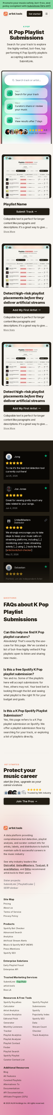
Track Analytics (40, 1035)
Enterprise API (11, 969)
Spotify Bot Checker (14, 928)
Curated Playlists (12, 1080)
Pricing (7, 903)
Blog (6, 1072)
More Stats (9, 330)
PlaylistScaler (25, 884)
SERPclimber (11, 887)
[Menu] (46, 14)
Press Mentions (12, 949)
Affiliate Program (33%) (16, 1096)
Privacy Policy (11, 916)
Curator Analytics (12, 1014)
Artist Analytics (11, 1010)
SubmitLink (10, 884)
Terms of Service (12, 912)
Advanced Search (13, 932)
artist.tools (9, 986)
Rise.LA (7, 990)
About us (8, 908)
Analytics (8, 936)
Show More (9, 231)
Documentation (12, 1088)
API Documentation (13, 1092)
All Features (10, 1076)
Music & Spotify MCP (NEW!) (18, 944)
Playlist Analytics (12, 1035)
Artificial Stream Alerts (15, 940)
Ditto (28, 869)
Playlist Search (11, 1051)
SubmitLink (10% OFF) (38, 6)
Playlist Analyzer (12, 1039)
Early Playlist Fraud (14, 965)
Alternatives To (11, 1084)
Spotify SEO (10, 953)
